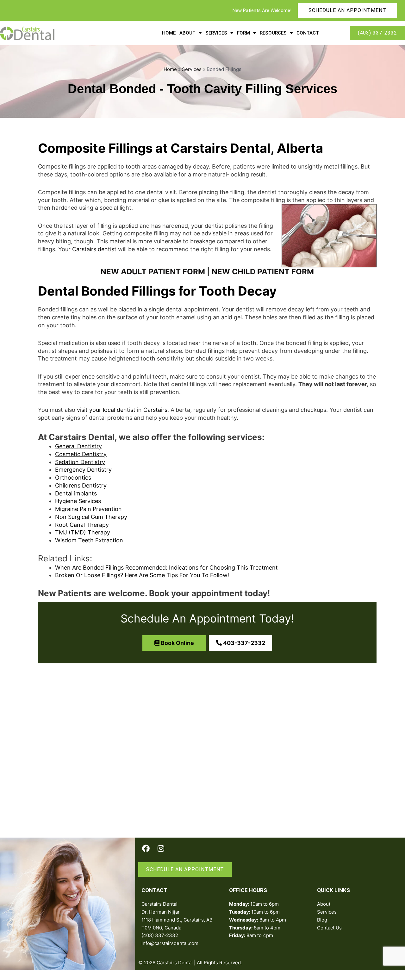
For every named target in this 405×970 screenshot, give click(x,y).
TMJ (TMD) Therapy (82, 532)
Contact (307, 33)
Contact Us (329, 928)
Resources (273, 33)
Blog (322, 920)
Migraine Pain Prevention (88, 509)
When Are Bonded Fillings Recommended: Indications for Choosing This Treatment (166, 567)
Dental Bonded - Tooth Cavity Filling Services (202, 89)
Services (216, 33)
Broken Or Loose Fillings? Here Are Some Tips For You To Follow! (142, 575)
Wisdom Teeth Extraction (89, 540)
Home (169, 33)
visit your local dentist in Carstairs (122, 409)
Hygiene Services (78, 501)
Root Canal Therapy (82, 524)
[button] (174, 643)
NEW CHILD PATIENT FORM (263, 271)
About (187, 33)
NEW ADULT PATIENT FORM (153, 271)
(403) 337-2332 (159, 935)
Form (243, 33)
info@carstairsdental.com (169, 943)
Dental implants (76, 493)
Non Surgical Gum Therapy (91, 517)
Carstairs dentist (94, 249)
